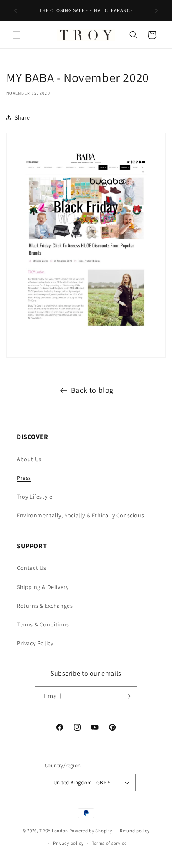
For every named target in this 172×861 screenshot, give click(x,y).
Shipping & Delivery (42, 587)
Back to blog (92, 390)
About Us (29, 459)
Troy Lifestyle (34, 496)
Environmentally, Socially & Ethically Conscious (80, 515)
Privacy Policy (35, 643)
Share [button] (22, 117)
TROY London (53, 831)
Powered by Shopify (90, 831)
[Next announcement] (156, 11)
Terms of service (109, 843)
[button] (17, 35)
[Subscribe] (128, 696)
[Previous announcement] (15, 11)
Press (24, 478)
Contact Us (31, 568)
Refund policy (134, 831)
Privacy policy (68, 843)
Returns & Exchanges (45, 605)
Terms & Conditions (43, 624)
